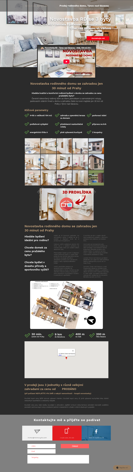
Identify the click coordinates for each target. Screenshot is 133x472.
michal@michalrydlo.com (37, 438)
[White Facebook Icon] (96, 431)
